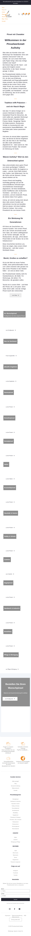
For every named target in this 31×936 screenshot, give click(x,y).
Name (2, 888)
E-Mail (2, 893)
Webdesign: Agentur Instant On (15, 931)
